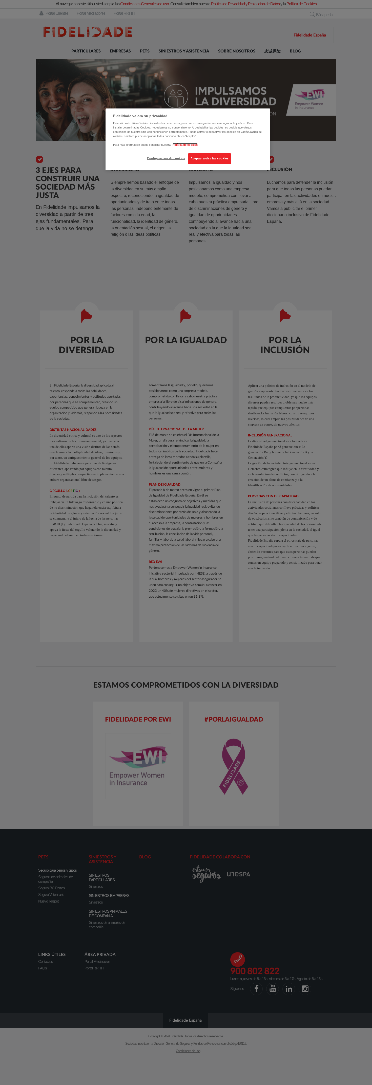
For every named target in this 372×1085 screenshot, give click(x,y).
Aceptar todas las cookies (210, 158)
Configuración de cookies (166, 158)
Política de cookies (185, 144)
